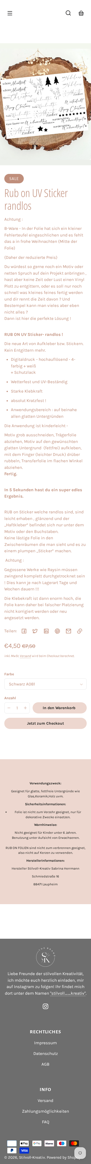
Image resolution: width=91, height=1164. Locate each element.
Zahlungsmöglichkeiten (45, 1111)
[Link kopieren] (79, 631)
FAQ (45, 1121)
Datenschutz (45, 1053)
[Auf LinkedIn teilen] (46, 631)
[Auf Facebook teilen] (24, 631)
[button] (68, 13)
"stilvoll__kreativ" (68, 993)
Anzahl (10, 698)
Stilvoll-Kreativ (32, 1157)
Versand (25, 656)
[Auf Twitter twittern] (35, 631)
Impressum (45, 1042)
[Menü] (9, 13)
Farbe (9, 674)
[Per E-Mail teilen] (68, 631)
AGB (45, 1064)
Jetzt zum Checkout (45, 723)
